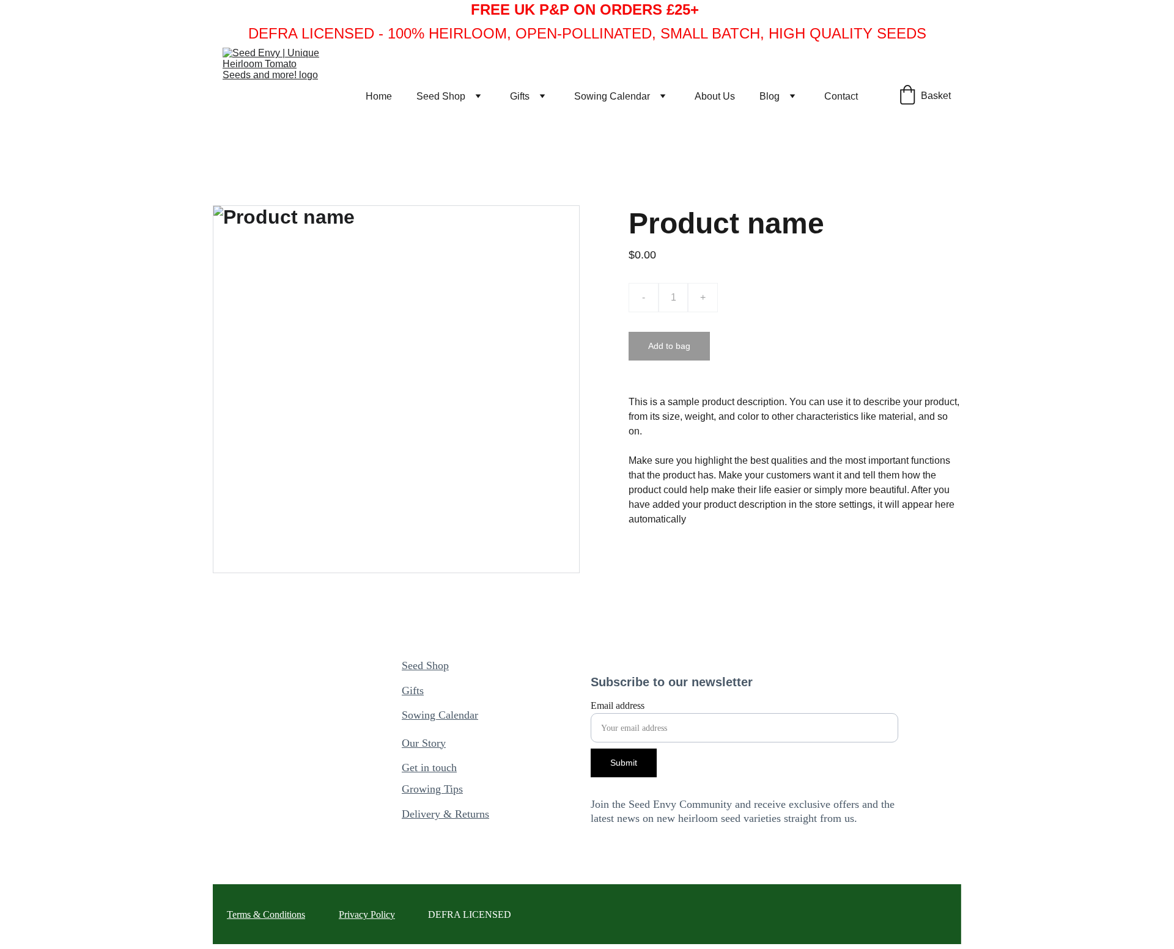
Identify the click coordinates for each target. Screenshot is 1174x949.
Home (379, 96)
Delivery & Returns (445, 814)
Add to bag (669, 346)
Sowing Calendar (612, 96)
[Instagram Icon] (411, 859)
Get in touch (429, 767)
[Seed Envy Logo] (303, 762)
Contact (841, 96)
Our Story (424, 743)
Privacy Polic (364, 914)
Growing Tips (432, 789)
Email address (617, 705)
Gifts (520, 96)
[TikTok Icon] (443, 859)
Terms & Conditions (266, 914)
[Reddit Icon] (473, 859)
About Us (715, 96)
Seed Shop (440, 96)
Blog (769, 96)
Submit (623, 763)
